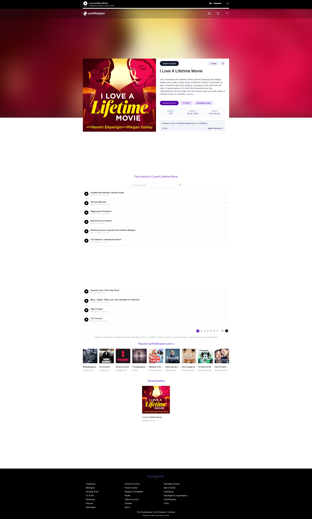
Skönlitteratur (170, 499)
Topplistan (90, 484)
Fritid (166, 503)
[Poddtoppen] (94, 13)
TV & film (186, 103)
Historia (89, 503)
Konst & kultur (131, 487)
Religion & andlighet (134, 491)
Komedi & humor (169, 103)
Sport (127, 507)
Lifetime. (203, 123)
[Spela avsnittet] (86, 194)
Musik (127, 495)
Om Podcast (160, 512)
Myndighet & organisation (175, 495)
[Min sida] (209, 13)
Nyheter (128, 503)
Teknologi (90, 499)
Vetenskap (90, 507)
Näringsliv (90, 487)
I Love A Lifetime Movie (180, 123)
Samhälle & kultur (203, 103)
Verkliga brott (92, 491)
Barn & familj (169, 487)
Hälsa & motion (132, 499)
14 (222, 331)
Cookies (171, 512)
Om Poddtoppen (144, 512)
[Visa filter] (179, 185)
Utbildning (168, 491)
